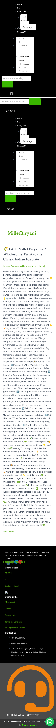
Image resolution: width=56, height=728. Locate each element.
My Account (10, 602)
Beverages (24, 64)
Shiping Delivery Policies (15, 628)
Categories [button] (23, 45)
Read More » (9, 531)
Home (21, 38)
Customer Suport (12, 586)
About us (8, 573)
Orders (8, 609)
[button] (21, 11)
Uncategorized (29, 266)
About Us (22, 67)
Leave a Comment (12, 266)
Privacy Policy (10, 615)
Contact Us (23, 71)
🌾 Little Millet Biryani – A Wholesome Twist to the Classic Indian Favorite (25, 254)
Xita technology (29, 725)
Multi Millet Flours (24, 58)
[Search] (7, 84)
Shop (21, 42)
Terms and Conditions (14, 622)
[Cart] (11, 94)
